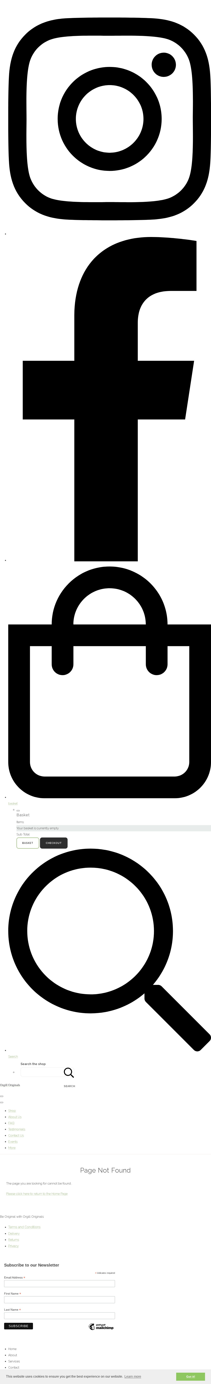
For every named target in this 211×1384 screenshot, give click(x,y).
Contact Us (16, 1135)
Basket (27, 843)
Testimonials (16, 1129)
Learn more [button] (132, 1376)
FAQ (11, 1123)
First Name (12, 1294)
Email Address (14, 1278)
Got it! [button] (190, 1376)
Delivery (14, 1233)
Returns (13, 1240)
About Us (14, 1117)
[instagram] (109, 234)
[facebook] (109, 560)
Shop (12, 1111)
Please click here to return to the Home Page (37, 1194)
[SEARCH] (69, 1072)
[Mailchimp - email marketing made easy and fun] (101, 1329)
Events (13, 1142)
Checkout (54, 843)
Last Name (12, 1310)
